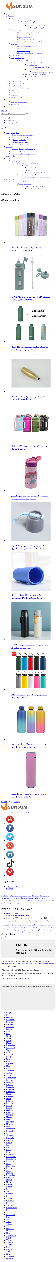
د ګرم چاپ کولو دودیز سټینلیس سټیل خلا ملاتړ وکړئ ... (29, 497)
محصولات (10, 16)
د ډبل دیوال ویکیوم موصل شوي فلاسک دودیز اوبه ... (28, 795)
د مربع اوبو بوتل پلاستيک (17, 929)
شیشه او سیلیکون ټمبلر (29, 53)
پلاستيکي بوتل (24, 37)
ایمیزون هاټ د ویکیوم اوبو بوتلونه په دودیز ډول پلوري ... (29, 547)
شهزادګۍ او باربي (21, 88)
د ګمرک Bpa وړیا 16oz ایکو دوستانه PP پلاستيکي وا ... (27, 596)
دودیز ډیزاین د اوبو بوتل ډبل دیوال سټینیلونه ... (29, 348)
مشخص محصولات (23, 51)
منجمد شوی (16, 85)
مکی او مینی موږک (20, 83)
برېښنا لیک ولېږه (10, 936)
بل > (18, 802)
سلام (13, 92)
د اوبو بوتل (17, 30)
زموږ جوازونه (13, 81)
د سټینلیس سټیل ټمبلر (28, 46)
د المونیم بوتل (25, 34)
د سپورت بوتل (28, 898)
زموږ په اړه (12, 104)
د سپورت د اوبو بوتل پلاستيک (16, 895)
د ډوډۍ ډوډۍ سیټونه (42, 71)
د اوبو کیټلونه (40, 67)
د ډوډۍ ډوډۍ (33, 69)
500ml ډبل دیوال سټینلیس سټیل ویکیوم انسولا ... (29, 646)
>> (15, 802)
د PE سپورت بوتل (25, 39)
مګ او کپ (15, 55)
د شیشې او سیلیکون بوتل (29, 41)
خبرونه (10, 99)
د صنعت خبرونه (19, 102)
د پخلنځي (32, 64)
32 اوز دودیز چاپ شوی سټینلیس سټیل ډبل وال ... (29, 696)
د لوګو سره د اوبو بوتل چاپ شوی (11, 901)
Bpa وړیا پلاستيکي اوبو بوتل (41, 896)
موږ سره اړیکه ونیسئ (17, 106)
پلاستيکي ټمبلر (25, 48)
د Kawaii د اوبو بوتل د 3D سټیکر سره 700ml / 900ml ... (30, 298)
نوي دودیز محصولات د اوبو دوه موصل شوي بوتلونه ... (28, 745)
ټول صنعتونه (18, 57)
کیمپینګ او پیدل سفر (28, 20)
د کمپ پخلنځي (29, 23)
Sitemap (9, 889)
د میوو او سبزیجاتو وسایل (36, 177)
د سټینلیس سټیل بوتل (28, 32)
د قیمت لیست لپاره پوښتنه (15, 812)
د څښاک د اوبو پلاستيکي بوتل (30, 900)
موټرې (14, 95)
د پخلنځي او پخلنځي (37, 25)
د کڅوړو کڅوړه (40, 27)
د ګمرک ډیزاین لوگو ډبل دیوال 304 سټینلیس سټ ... (29, 397)
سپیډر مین (16, 97)
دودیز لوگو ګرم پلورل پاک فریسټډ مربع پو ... (27, 248)
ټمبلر (14, 44)
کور (8, 13)
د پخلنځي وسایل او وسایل (35, 74)
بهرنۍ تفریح (18, 18)
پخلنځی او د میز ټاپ (32, 62)
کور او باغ (22, 60)
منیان (14, 90)
